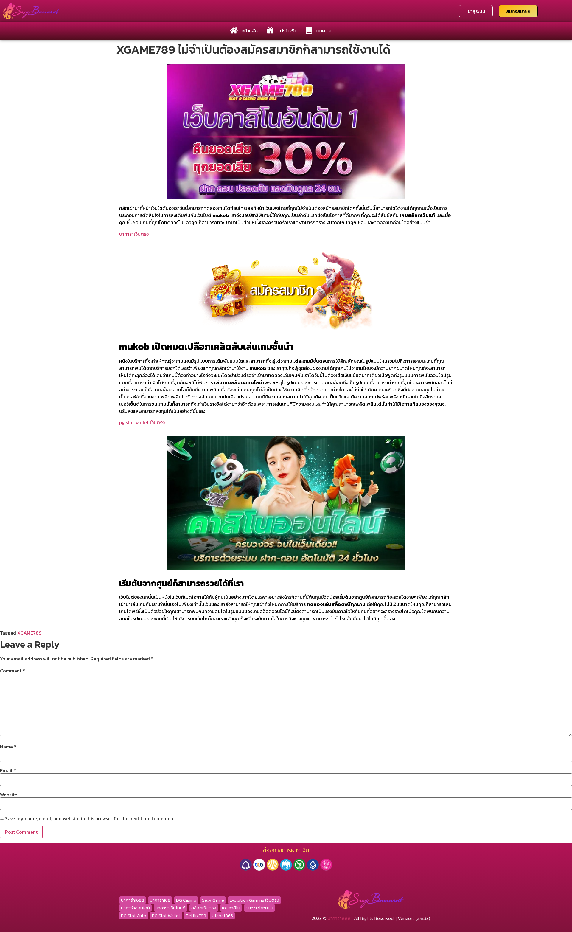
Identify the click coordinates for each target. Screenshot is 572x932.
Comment (12, 670)
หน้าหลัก (250, 31)
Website (8, 794)
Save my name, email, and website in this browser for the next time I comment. (90, 818)
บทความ (324, 31)
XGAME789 (29, 632)
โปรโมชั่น (287, 31)
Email (8, 770)
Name (8, 746)
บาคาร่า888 (339, 918)
